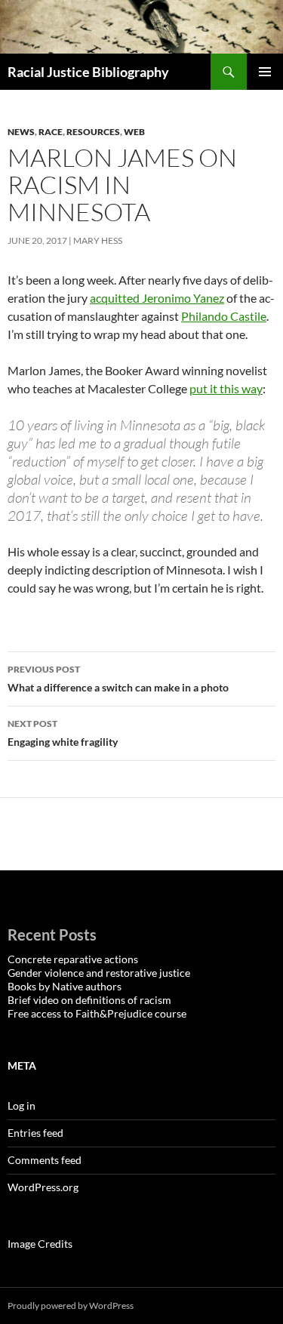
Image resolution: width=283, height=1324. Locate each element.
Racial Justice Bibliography (88, 71)
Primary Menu (265, 72)
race (50, 131)
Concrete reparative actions (73, 959)
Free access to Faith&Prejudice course (97, 1013)
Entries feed (35, 1132)
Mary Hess (97, 240)
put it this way (226, 388)
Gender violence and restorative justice (99, 972)
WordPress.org (43, 1187)
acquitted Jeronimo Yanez (157, 298)
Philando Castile (223, 316)
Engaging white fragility (63, 733)
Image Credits (40, 1243)
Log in (21, 1105)
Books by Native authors (65, 986)
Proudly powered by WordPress (71, 1305)
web (134, 131)
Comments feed (45, 1159)
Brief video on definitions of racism (89, 999)
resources (93, 131)
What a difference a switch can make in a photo (118, 679)
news (21, 131)
